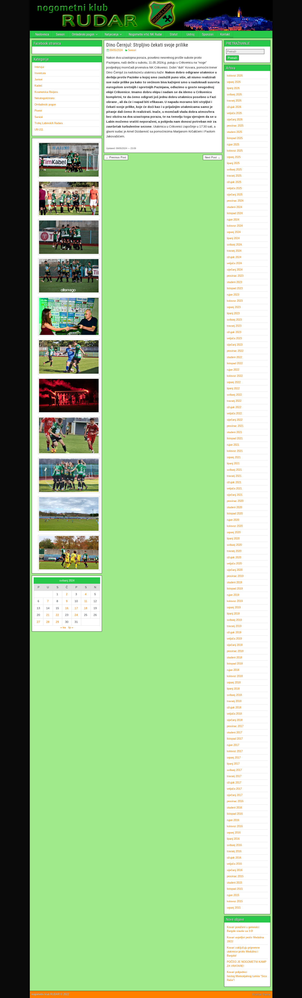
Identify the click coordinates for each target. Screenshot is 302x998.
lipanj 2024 (233, 238)
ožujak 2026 (234, 106)
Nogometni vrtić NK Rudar (145, 34)
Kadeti (38, 85)
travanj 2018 (234, 701)
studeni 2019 (234, 582)
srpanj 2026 (234, 81)
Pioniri (38, 110)
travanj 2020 (234, 551)
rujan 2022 (233, 369)
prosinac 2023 (235, 275)
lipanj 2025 (233, 163)
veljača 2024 (234, 263)
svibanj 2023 (234, 319)
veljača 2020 (234, 563)
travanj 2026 (234, 100)
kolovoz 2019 (235, 601)
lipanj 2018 (233, 688)
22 (57, 615)
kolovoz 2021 (235, 450)
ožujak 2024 (234, 257)
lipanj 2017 (233, 763)
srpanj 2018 (234, 682)
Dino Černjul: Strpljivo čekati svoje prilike (147, 45)
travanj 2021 (234, 475)
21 (48, 615)
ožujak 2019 (234, 632)
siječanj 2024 (234, 269)
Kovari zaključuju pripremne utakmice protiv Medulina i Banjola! (243, 951)
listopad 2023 (235, 288)
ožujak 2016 (234, 857)
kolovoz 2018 (235, 676)
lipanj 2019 (233, 613)
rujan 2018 (233, 669)
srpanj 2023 (234, 307)
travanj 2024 (234, 250)
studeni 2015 (234, 882)
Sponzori (207, 34)
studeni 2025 (234, 132)
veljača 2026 (234, 113)
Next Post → (212, 157)
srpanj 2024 (234, 232)
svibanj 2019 (234, 619)
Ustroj (190, 34)
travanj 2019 (234, 626)
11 (85, 601)
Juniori (38, 79)
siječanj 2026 (234, 119)
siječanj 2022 (234, 419)
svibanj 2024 (234, 244)
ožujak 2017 (234, 782)
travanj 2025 (234, 175)
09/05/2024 (116, 50)
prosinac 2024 (235, 200)
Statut (174, 34)
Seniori (60, 34)
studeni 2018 (234, 657)
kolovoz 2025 (235, 150)
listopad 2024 (235, 213)
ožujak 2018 (234, 707)
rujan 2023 (233, 294)
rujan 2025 (233, 144)
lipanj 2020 (233, 538)
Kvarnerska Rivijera (46, 92)
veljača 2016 (234, 863)
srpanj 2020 (234, 532)
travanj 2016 (234, 851)
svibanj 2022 (234, 394)
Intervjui (39, 67)
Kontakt (225, 34)
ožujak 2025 (234, 182)
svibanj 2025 (234, 169)
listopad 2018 (235, 663)
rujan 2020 (233, 519)
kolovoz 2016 (235, 826)
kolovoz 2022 (235, 375)
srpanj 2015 (234, 907)
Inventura (40, 73)
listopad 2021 (235, 438)
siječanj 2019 (234, 644)
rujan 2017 (233, 745)
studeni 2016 (234, 807)
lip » (70, 627)
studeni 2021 (234, 432)
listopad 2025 (235, 138)
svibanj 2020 (234, 544)
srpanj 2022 (234, 382)
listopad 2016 (235, 813)
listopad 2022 (235, 363)
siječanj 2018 (234, 720)
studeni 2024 (234, 207)
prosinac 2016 (235, 801)
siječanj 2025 (234, 194)
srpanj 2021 (234, 457)
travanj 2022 (234, 400)
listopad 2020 (235, 513)
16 (66, 608)
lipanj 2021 (233, 463)
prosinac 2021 (235, 425)
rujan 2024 (233, 219)
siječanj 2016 (234, 870)
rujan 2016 (233, 820)
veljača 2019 (234, 638)
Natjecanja (111, 34)
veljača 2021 (234, 488)
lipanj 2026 (233, 88)
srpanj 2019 (234, 607)
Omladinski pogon (83, 34)
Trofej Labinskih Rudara (49, 123)
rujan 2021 (233, 444)
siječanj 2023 (234, 344)
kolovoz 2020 (235, 526)
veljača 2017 (234, 788)
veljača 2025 (234, 188)
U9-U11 (39, 129)
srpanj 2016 (234, 832)
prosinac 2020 (235, 500)
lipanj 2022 (233, 388)
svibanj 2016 (234, 845)
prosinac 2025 (235, 125)
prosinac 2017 (235, 726)
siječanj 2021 (234, 494)
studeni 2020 (234, 507)
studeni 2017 (234, 732)
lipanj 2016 (233, 838)
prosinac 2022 (235, 350)
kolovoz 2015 (235, 901)
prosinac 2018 (235, 651)
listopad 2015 (235, 888)
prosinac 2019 (235, 576)
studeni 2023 (234, 282)
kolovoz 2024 (235, 225)
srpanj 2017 (234, 757)
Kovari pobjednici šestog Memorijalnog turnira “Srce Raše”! (247, 976)
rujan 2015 (233, 895)
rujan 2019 (233, 594)
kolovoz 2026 (235, 75)
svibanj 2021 (234, 469)
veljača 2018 (234, 713)
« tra (63, 627)
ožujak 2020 (234, 557)
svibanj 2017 (234, 770)
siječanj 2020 (234, 569)
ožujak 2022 (234, 407)
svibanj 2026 (234, 94)
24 (76, 615)
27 (38, 621)
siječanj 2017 (234, 795)
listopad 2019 (235, 588)
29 (57, 621)
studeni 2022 (234, 357)
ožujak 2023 (234, 332)
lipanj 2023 (233, 313)
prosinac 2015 (235, 876)
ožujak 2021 (234, 482)
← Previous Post (116, 157)
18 (85, 608)
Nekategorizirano (44, 98)
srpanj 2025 (234, 157)
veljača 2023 (234, 338)
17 (76, 608)
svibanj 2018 (234, 695)
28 (48, 621)
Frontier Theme (261, 994)
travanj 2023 (234, 325)
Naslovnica (42, 34)
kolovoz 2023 (235, 300)
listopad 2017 (235, 738)
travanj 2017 (234, 776)
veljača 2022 (234, 413)
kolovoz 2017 (235, 751)
